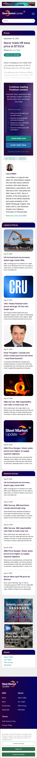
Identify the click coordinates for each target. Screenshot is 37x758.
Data (3, 702)
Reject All (18, 749)
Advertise (7, 665)
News (4, 698)
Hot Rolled (10, 159)
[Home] (16, 13)
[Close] (35, 731)
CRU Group (8, 662)
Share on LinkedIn (12, 55)
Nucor (22, 159)
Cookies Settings (18, 743)
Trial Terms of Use (8, 721)
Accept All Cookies (18, 754)
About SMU (8, 657)
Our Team (7, 660)
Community (6, 706)
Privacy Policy (7, 725)
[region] (18, 743)
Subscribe (5, 710)
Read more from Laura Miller (16, 215)
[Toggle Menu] (33, 14)
